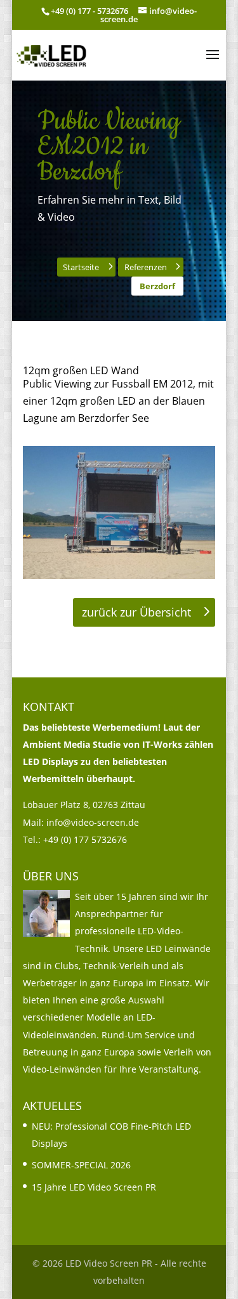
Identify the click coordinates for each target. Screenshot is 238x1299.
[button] (212, 63)
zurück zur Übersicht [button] (136, 612)
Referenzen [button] (145, 267)
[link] (52, 54)
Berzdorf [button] (157, 286)
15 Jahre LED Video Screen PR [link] (94, 1187)
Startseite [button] (81, 267)
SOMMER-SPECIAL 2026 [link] (81, 1165)
